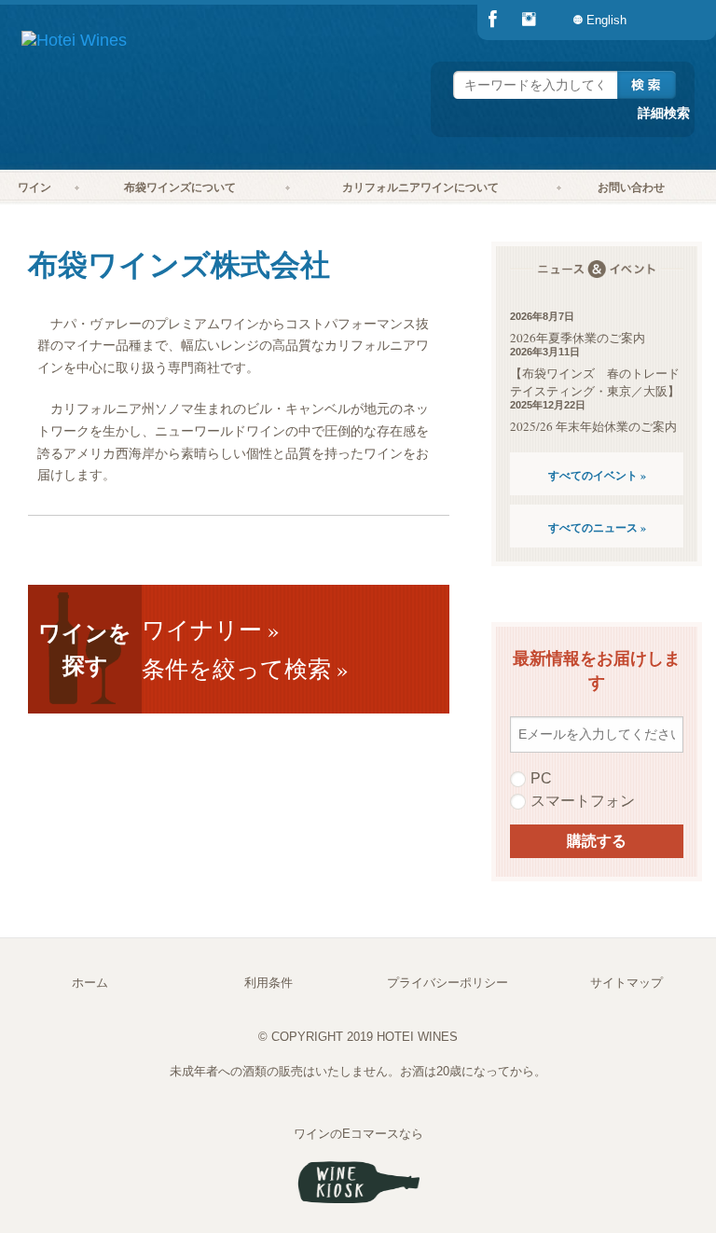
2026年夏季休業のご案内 (577, 337)
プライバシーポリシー (447, 983)
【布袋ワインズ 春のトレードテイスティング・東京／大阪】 (595, 382)
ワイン (34, 187)
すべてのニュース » (597, 527)
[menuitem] (678, 20)
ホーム (90, 983)
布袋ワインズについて (180, 187)
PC (541, 778)
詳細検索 (664, 112)
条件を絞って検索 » (245, 668)
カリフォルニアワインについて (420, 187)
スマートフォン (582, 801)
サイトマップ (626, 983)
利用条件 (268, 983)
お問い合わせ (631, 187)
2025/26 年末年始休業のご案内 (593, 426)
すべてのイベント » (597, 475)
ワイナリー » (211, 629)
